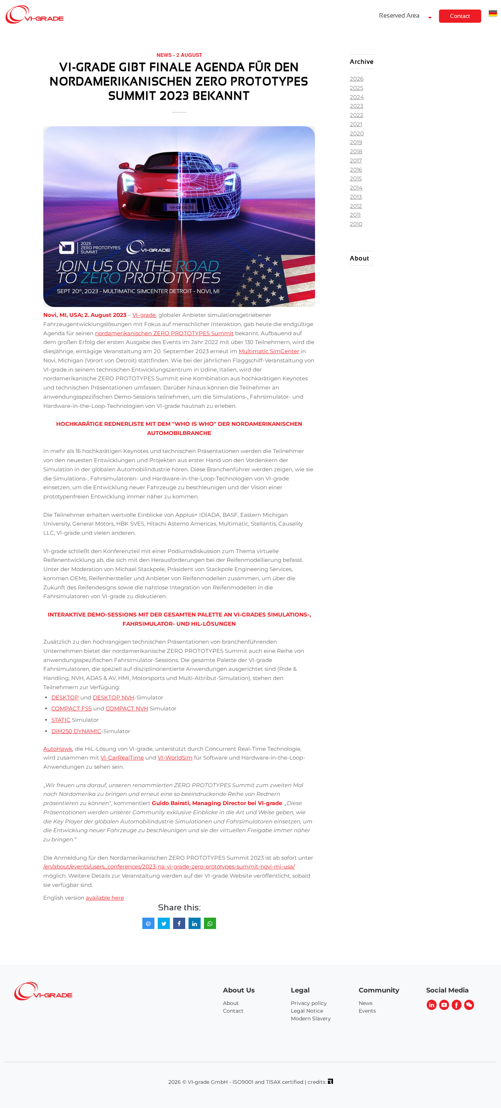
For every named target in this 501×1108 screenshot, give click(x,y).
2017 (356, 160)
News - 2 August (179, 54)
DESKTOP (65, 697)
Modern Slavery (311, 1018)
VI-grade (144, 314)
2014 (356, 187)
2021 (356, 124)
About (231, 1003)
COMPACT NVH (127, 708)
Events (367, 1011)
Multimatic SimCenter (269, 351)
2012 (356, 205)
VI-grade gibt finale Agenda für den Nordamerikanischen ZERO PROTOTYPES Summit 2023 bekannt (179, 81)
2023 (356, 105)
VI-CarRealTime (122, 757)
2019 (356, 142)
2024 (357, 97)
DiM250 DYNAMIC (76, 731)
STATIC (60, 719)
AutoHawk (57, 748)
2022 (356, 114)
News (366, 1003)
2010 (356, 223)
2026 (356, 78)
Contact (460, 16)
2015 (356, 178)
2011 (355, 214)
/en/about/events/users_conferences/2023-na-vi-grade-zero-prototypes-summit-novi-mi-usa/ (169, 866)
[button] (493, 14)
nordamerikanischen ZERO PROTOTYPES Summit (164, 333)
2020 (357, 133)
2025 (356, 87)
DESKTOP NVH (113, 697)
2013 (356, 196)
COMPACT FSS (71, 708)
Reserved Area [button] (400, 15)
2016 (356, 169)
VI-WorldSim (175, 757)
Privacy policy (309, 1003)
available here (105, 897)
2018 (356, 151)
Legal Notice (307, 1011)
